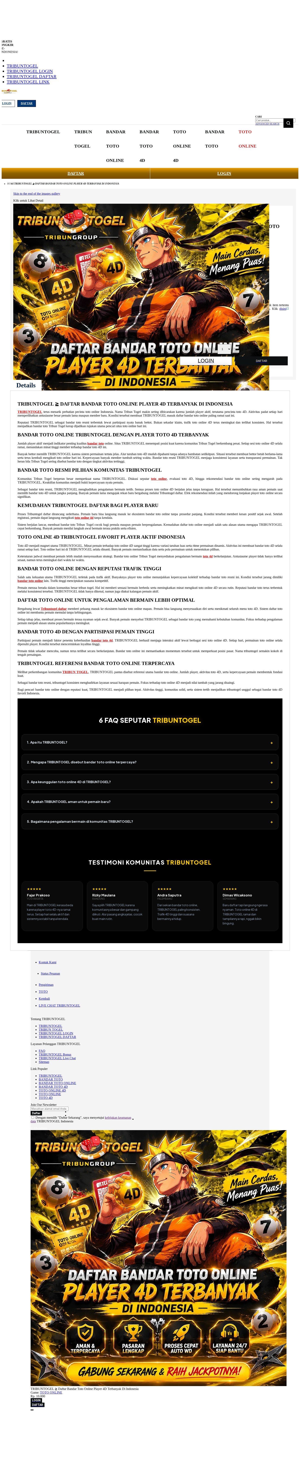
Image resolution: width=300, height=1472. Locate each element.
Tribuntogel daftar (54, 608)
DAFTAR (76, 173)
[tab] (26, 385)
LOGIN (224, 173)
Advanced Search (267, 123)
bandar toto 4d (102, 640)
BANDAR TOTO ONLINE (57, 1083)
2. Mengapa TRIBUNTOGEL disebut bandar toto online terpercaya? (150, 762)
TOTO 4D (46, 1098)
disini (282, 308)
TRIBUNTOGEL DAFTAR (32, 76)
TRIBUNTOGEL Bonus (55, 1054)
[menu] (142, 146)
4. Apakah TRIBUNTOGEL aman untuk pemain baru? (150, 801)
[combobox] (275, 120)
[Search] (288, 123)
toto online (159, 478)
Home (10, 183)
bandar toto (95, 443)
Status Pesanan (50, 973)
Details (26, 385)
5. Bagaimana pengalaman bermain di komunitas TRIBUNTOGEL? (150, 821)
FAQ (42, 1051)
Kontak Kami (47, 962)
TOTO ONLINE (50, 1094)
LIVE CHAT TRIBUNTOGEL (59, 1005)
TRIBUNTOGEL (22, 65)
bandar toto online (30, 581)
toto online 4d (84, 517)
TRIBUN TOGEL (75, 672)
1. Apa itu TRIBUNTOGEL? (150, 742)
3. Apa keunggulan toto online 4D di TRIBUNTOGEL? (150, 781)
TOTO (43, 991)
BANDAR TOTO (51, 1079)
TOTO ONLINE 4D (52, 1090)
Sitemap (44, 1062)
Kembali (44, 998)
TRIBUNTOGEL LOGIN (30, 71)
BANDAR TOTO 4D (53, 1086)
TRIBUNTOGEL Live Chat (57, 1058)
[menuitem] (43, 132)
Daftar (26, 103)
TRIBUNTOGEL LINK (28, 81)
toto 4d (208, 556)
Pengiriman (46, 984)
